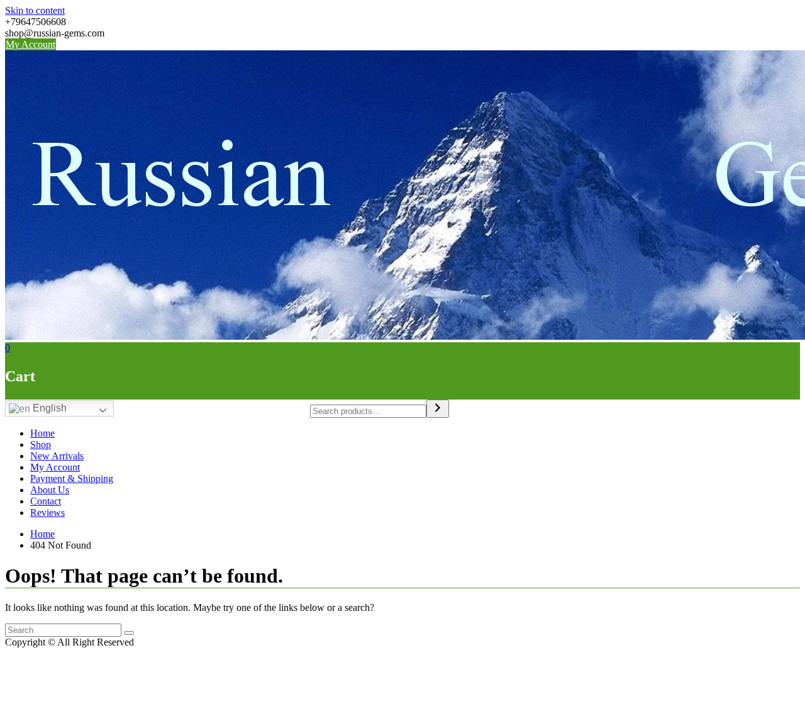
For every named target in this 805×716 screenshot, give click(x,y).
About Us (49, 489)
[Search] (437, 409)
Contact (45, 501)
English (48, 408)
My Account (30, 44)
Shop (40, 444)
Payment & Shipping (71, 478)
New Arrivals (57, 455)
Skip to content (35, 10)
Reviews (47, 512)
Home (42, 433)
